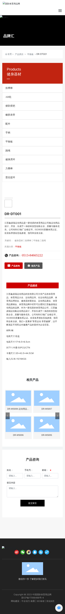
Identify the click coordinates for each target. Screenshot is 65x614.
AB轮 (8, 97)
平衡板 (30, 54)
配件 (7, 123)
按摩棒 (9, 88)
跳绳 (7, 150)
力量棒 (9, 168)
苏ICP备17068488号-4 (32, 597)
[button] (8, 415)
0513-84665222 (32, 255)
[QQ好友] (34, 552)
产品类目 (19, 54)
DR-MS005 (46, 435)
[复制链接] (47, 552)
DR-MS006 (18, 435)
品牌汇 (8, 36)
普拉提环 (10, 177)
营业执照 (50, 601)
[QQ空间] (41, 552)
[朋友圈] (28, 552)
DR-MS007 (46, 409)
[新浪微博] (16, 552)
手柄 (7, 132)
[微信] (22, 552)
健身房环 (10, 159)
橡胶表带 (10, 114)
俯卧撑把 (10, 105)
